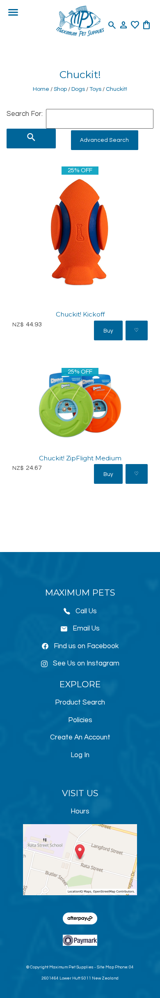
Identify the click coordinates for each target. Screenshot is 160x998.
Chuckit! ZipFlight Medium (80, 458)
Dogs (78, 89)
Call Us (86, 611)
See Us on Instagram (86, 663)
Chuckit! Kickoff (80, 314)
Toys (95, 89)
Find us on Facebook (86, 646)
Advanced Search (104, 140)
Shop (60, 89)
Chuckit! (116, 89)
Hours (80, 811)
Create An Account (80, 737)
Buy (108, 331)
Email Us (86, 628)
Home (41, 89)
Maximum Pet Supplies (71, 967)
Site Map (105, 967)
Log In (80, 755)
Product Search (80, 702)
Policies (80, 720)
